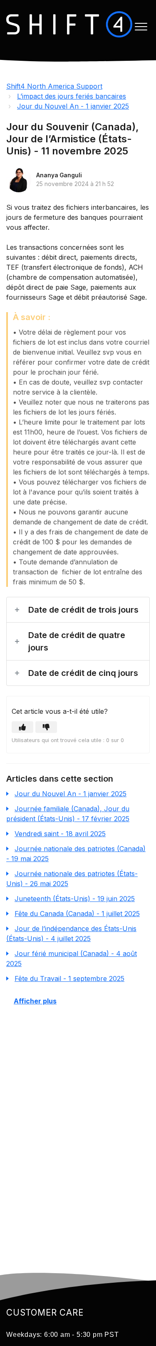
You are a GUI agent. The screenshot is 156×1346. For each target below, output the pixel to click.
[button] (141, 26)
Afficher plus (35, 1001)
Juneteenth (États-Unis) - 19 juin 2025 (75, 898)
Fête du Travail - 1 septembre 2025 (69, 978)
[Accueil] (69, 24)
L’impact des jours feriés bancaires (71, 96)
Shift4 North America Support (54, 86)
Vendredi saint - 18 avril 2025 (60, 833)
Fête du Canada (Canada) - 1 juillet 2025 (77, 913)
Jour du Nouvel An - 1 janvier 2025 (73, 106)
